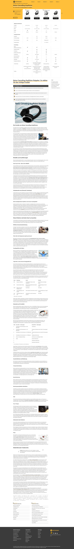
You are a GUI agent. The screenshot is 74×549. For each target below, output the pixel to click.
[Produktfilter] (16, 17)
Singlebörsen (15, 537)
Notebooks (23, 209)
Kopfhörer (24, 128)
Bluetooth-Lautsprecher (16, 505)
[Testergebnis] (15, 17)
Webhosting (15, 540)
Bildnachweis (27, 540)
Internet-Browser (15, 534)
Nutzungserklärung (28, 537)
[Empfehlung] (14, 17)
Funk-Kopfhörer (38, 193)
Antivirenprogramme (16, 531)
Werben (27, 533)
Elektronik (15, 3)
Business (39, 531)
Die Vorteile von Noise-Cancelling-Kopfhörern (54, 82)
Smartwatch (15, 511)
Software (39, 537)
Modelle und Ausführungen (55, 84)
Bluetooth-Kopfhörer (36, 212)
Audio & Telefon (19, 3)
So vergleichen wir (28, 531)
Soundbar (14, 509)
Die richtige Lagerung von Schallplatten (37, 506)
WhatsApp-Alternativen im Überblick (37, 518)
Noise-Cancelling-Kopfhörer (34, 459)
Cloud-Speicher (15, 533)
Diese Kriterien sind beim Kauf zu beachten (55, 86)
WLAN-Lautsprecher (16, 514)
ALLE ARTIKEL (34, 522)
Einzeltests (27, 534)
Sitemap (27, 541)
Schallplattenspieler (16, 506)
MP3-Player (14, 517)
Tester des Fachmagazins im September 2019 (21, 489)
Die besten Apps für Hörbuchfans (36, 515)
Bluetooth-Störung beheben (36, 505)
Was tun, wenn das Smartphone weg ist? (37, 512)
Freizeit (39, 534)
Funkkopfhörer (15, 508)
